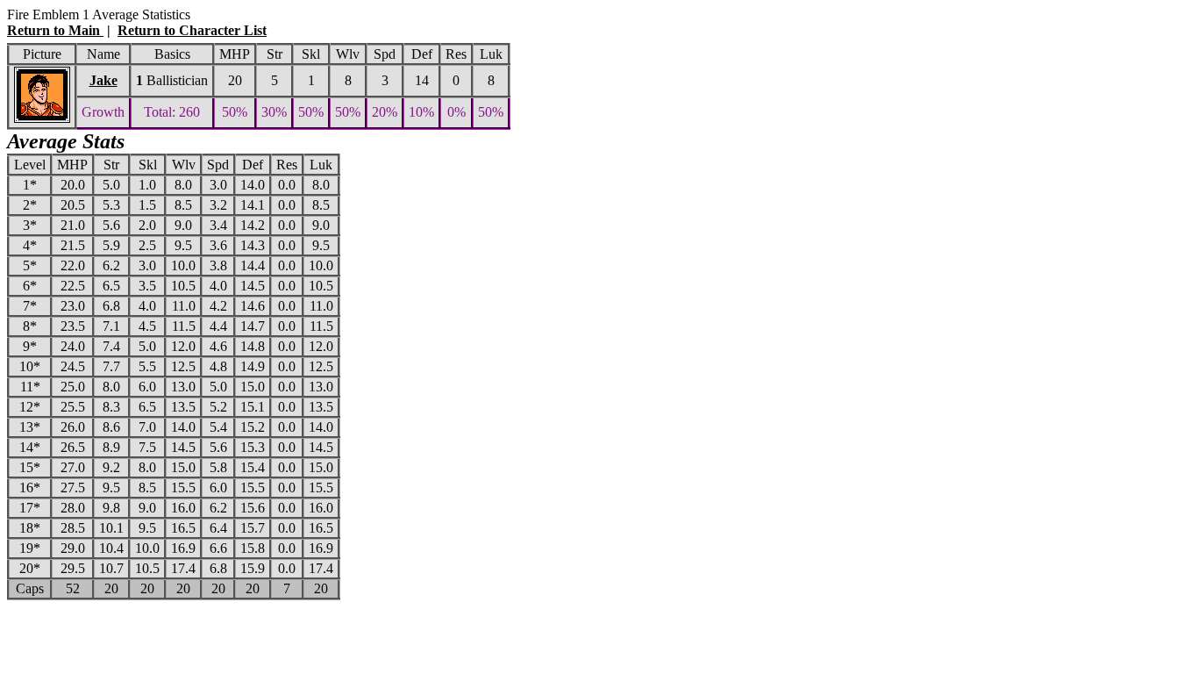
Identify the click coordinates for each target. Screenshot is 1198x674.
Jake (103, 80)
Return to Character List (192, 30)
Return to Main (55, 30)
